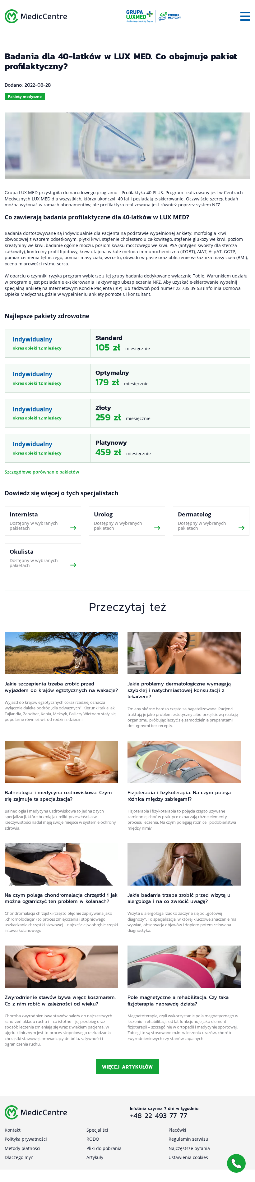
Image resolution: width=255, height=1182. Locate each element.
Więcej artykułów (127, 1066)
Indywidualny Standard (127, 343)
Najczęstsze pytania (189, 1148)
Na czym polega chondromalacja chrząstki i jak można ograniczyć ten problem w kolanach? (61, 898)
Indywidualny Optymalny (127, 378)
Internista (43, 520)
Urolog (127, 520)
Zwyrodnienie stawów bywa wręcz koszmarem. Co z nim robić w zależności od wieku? (60, 1000)
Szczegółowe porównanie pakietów (42, 472)
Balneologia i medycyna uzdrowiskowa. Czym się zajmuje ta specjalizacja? (58, 795)
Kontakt (13, 1130)
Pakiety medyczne (25, 96)
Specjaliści (97, 1130)
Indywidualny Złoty (127, 413)
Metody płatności (22, 1148)
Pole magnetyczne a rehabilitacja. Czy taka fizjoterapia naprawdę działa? (178, 1000)
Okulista (43, 558)
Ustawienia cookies (188, 1157)
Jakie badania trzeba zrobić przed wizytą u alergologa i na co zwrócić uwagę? (179, 898)
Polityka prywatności (26, 1139)
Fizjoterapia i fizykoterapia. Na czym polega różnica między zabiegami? (179, 795)
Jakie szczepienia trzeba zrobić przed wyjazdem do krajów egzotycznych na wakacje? (61, 687)
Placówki (177, 1130)
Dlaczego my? (19, 1157)
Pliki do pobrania (104, 1148)
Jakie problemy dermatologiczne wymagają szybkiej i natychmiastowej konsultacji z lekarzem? (179, 690)
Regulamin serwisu (188, 1139)
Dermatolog (211, 520)
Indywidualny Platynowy (127, 448)
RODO (92, 1139)
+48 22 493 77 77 (158, 1115)
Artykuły (94, 1157)
